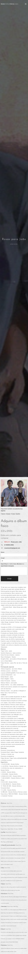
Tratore (3, 514)
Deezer (8, 514)
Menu (25, 3)
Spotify (18, 514)
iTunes (13, 514)
